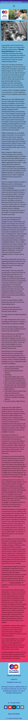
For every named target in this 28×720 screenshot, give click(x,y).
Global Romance (11, 1)
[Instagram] (14, 707)
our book (6, 583)
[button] (14, 6)
